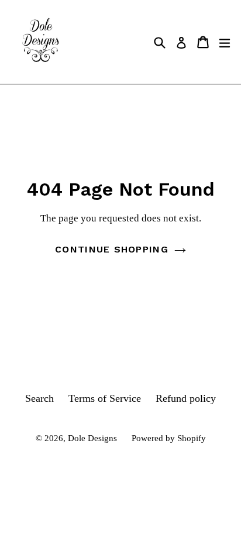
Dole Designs (92, 438)
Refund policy (186, 398)
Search (39, 398)
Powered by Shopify (169, 438)
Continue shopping (111, 249)
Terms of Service (104, 398)
